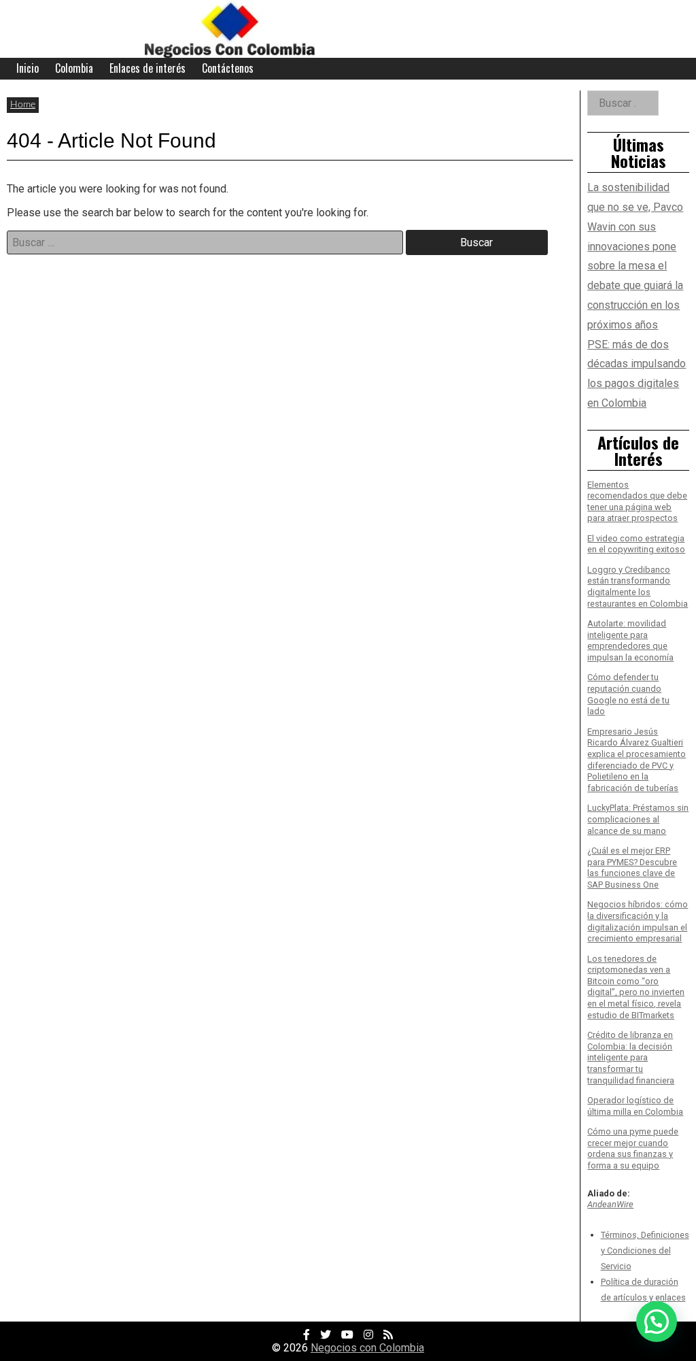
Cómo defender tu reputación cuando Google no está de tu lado (628, 694)
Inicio (27, 68)
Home (22, 105)
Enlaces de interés (147, 68)
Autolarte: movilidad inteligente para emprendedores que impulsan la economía (630, 640)
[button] (656, 1321)
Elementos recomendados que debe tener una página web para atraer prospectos (637, 502)
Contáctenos (228, 68)
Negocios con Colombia (367, 1347)
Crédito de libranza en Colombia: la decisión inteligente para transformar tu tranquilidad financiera (630, 1058)
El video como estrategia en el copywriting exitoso (636, 544)
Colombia (74, 68)
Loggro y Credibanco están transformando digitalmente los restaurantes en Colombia (637, 587)
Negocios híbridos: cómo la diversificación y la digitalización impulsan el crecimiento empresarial (637, 921)
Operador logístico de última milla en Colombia (635, 1106)
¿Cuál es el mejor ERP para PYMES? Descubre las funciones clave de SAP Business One (632, 867)
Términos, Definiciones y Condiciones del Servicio (645, 1250)
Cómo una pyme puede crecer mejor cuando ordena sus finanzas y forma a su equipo (632, 1148)
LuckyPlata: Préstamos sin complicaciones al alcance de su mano (638, 819)
